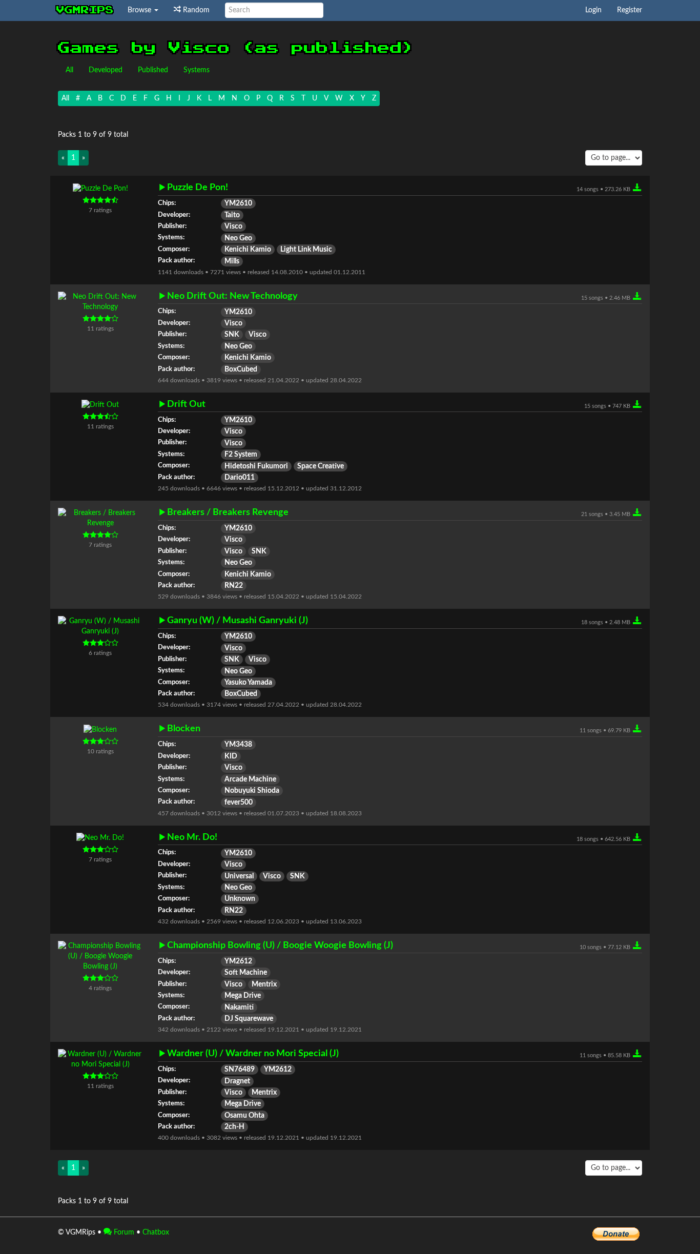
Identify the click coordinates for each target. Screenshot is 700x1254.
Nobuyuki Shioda (251, 790)
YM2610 (238, 203)
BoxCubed (240, 369)
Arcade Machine (250, 779)
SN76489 (239, 1069)
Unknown (239, 898)
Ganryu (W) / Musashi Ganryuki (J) (237, 620)
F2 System (240, 454)
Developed (105, 70)
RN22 (233, 585)
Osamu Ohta (244, 1115)
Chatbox (155, 1232)
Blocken (183, 728)
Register (629, 10)
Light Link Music (306, 249)
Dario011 (239, 477)
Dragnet (237, 1081)
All (69, 70)
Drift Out (186, 404)
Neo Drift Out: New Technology (232, 296)
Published (153, 70)
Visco (233, 226)
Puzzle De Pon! (197, 187)
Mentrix (264, 984)
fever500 (238, 802)
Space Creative (320, 466)
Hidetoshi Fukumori (256, 466)
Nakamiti (239, 1007)
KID (230, 756)
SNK (231, 334)
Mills (231, 261)
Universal (239, 876)
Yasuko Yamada (248, 682)
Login (593, 10)
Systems (196, 70)
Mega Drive (242, 995)
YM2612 (238, 961)
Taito (232, 215)
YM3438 (238, 744)
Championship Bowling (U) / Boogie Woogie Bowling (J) (280, 945)
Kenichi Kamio (247, 249)
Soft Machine (245, 972)
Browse (140, 10)
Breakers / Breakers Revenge (228, 512)
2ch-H (234, 1126)
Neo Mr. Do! (192, 837)
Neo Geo (238, 238)
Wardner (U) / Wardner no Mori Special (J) (253, 1053)
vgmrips (85, 10)
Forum (123, 1232)
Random (195, 10)
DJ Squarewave (248, 1018)
